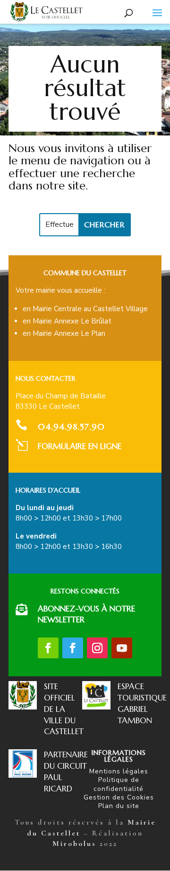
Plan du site (118, 805)
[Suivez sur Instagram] (97, 648)
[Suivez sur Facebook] (48, 648)
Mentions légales (118, 771)
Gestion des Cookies (119, 797)
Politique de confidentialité (119, 784)
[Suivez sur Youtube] (121, 648)
